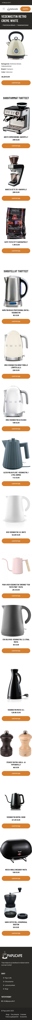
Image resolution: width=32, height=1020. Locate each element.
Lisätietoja (16, 83)
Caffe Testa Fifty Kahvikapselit (16, 242)
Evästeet (23, 1014)
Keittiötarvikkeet (9, 25)
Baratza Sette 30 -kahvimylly (16, 189)
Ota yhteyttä (15, 1014)
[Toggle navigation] (3, 8)
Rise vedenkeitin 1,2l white (16, 532)
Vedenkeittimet (23, 25)
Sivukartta (23, 1017)
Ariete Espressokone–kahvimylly (16, 137)
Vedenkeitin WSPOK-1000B (16, 817)
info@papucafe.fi (6, 2)
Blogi (6, 989)
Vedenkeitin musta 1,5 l (16, 710)
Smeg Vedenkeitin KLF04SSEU (16, 420)
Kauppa (25, 9)
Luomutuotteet (10, 985)
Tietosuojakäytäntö (11, 1017)
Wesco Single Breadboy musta (16, 870)
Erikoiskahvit (9, 982)
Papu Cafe (8, 978)
